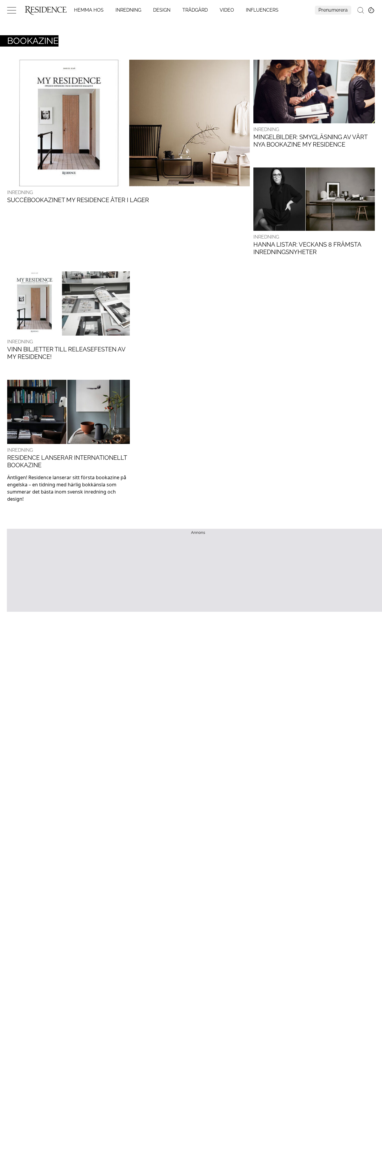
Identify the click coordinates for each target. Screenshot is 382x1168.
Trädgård (195, 10)
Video (227, 10)
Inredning (128, 10)
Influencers (262, 10)
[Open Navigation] (11, 10)
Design (161, 10)
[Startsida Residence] (45, 10)
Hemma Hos (89, 10)
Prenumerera (333, 10)
